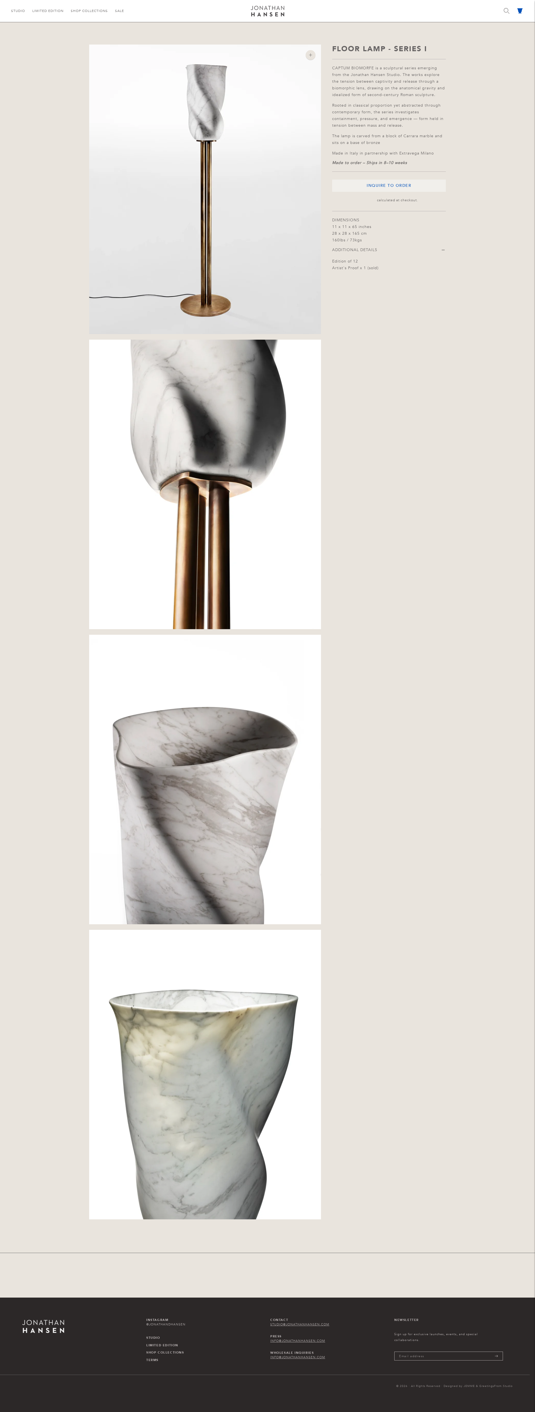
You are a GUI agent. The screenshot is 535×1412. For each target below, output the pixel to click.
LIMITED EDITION (162, 1345)
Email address (412, 1351)
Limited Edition (48, 11)
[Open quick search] (506, 11)
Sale (119, 11)
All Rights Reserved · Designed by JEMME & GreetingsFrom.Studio (462, 1386)
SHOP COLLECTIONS (165, 1352)
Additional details (354, 250)
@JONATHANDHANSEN (166, 1324)
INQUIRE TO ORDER (389, 185)
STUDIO (153, 1338)
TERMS (152, 1360)
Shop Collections (89, 11)
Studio (18, 11)
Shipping (368, 200)
